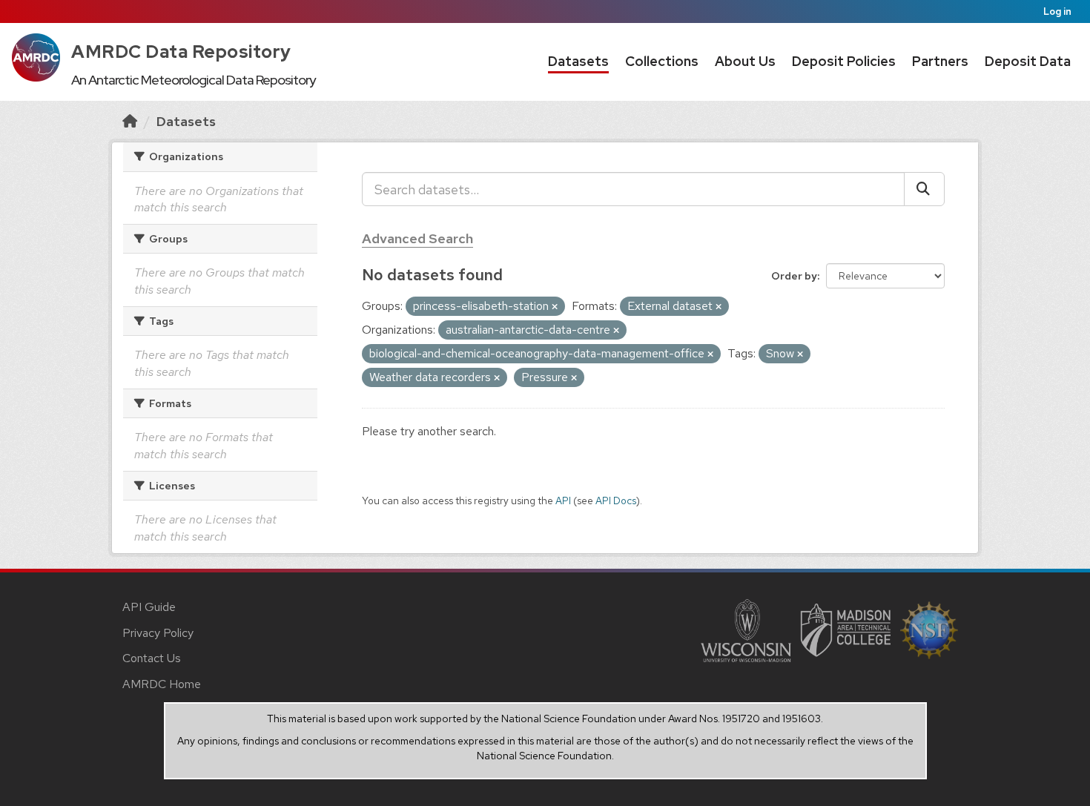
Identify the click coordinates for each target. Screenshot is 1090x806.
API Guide (149, 607)
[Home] (129, 121)
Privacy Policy (158, 633)
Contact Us (151, 658)
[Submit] (924, 189)
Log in (1057, 11)
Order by (794, 276)
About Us (745, 61)
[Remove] (555, 307)
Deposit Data (1028, 61)
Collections (661, 61)
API (563, 500)
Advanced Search (417, 238)
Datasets (578, 61)
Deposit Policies (844, 61)
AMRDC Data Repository (181, 51)
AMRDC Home (161, 684)
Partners (940, 61)
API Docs (615, 500)
